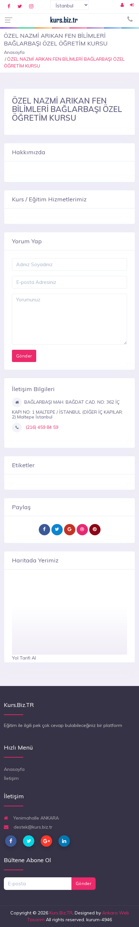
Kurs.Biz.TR (60, 913)
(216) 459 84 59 (41, 427)
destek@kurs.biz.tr (32, 827)
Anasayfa (14, 52)
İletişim (11, 778)
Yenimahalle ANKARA (35, 818)
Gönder (83, 883)
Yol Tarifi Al (24, 658)
